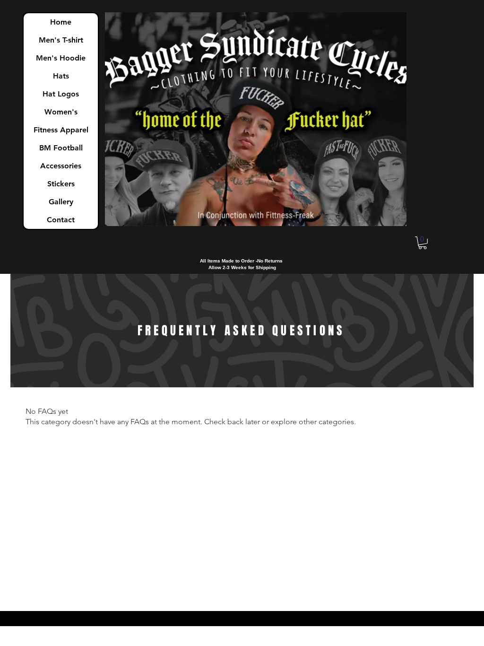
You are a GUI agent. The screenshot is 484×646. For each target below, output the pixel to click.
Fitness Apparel (61, 129)
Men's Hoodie (61, 57)
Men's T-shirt (61, 39)
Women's (61, 111)
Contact (61, 219)
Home (60, 21)
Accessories (60, 165)
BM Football (61, 147)
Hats (61, 75)
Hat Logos (61, 93)
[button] (422, 242)
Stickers (61, 183)
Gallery (61, 201)
